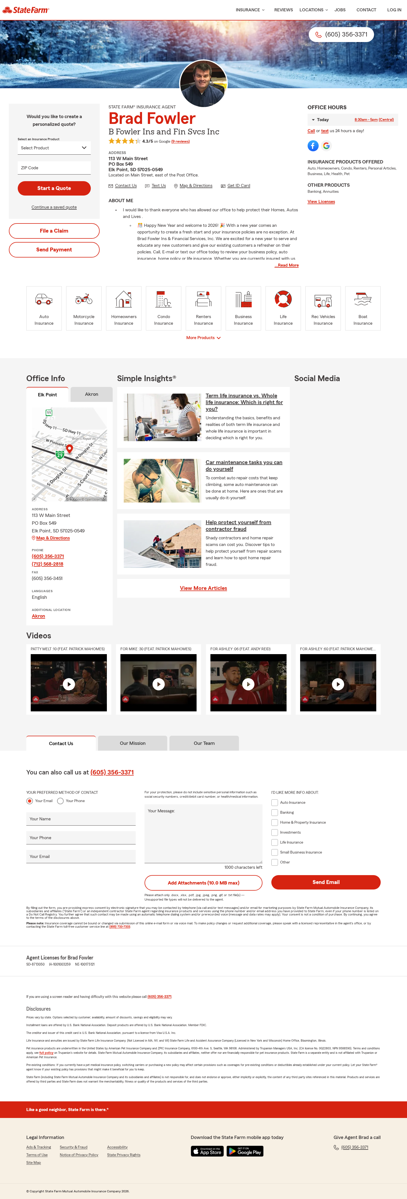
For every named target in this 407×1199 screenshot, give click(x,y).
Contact (366, 10)
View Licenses (321, 201)
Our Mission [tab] (133, 743)
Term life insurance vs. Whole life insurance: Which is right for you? (244, 402)
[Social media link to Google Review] (326, 145)
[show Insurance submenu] (262, 10)
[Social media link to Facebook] (313, 145)
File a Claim (54, 231)
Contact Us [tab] (61, 743)
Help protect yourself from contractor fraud (238, 526)
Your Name (40, 819)
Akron (38, 615)
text (325, 131)
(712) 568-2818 (47, 563)
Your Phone (75, 801)
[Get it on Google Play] (245, 1151)
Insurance (248, 10)
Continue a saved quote (54, 207)
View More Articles (203, 588)
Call (311, 131)
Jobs (340, 10)
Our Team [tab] (204, 743)
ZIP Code (29, 168)
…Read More (287, 265)
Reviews (283, 10)
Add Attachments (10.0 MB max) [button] (203, 882)
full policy (46, 1052)
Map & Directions (53, 538)
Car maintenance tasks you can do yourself (244, 466)
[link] (26, 9)
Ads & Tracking (38, 1147)
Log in (394, 10)
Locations (311, 10)
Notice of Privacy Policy (79, 1155)
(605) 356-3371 (48, 556)
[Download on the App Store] (207, 1151)
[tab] (47, 395)
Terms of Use (37, 1155)
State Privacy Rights (123, 1155)
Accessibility (117, 1147)
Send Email (326, 882)
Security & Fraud (73, 1147)
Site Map (33, 1163)
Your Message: (161, 811)
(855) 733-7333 (119, 926)
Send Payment (54, 250)
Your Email (44, 801)
